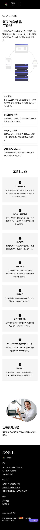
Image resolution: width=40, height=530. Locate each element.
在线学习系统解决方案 (11, 484)
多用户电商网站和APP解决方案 (14, 491)
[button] (33, 520)
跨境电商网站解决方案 (11, 488)
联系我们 (6, 504)
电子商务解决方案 (9, 471)
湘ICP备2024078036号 (9, 518)
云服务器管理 (7, 474)
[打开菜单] (19, 4)
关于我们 (6, 501)
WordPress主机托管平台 (12, 467)
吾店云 (13, 4)
